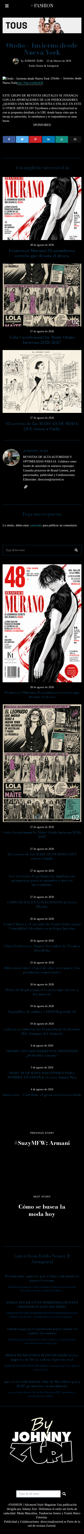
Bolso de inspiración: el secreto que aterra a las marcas (42, 991)
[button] (76, 550)
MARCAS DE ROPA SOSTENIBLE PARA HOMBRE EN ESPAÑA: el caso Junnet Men (42, 1075)
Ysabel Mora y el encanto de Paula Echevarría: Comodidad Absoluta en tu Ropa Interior (42, 926)
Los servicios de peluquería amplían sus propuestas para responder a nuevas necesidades (42, 880)
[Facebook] (9, 139)
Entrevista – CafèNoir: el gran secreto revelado (42, 1094)
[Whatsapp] (61, 139)
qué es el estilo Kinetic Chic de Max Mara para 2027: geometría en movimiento (42, 1383)
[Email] (74, 139)
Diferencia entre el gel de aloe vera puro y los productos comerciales (42, 970)
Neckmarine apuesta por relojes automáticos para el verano (42, 1278)
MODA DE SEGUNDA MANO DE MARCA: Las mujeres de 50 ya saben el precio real (42, 1357)
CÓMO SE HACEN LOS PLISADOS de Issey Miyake (42, 904)
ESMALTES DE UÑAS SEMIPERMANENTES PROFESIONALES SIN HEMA (42, 1304)
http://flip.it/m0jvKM (30, 83)
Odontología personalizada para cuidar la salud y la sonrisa (42, 1331)
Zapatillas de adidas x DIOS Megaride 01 (42, 1011)
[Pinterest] (35, 139)
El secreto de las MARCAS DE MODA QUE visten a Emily (42, 426)
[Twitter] (22, 139)
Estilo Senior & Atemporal (44, 65)
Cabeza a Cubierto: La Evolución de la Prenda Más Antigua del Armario (42, 1031)
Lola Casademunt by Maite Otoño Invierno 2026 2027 (42, 339)
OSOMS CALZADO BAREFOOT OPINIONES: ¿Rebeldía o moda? (42, 1053)
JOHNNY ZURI (34, 60)
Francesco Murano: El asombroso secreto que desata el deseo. (42, 253)
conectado (36, 525)
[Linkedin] (48, 139)
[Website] (25, 486)
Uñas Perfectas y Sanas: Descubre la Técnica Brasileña (42, 948)
